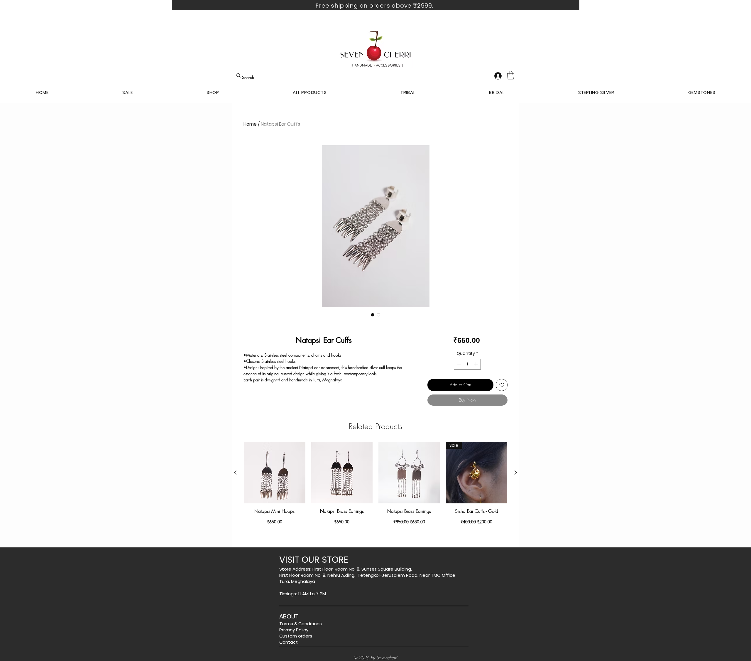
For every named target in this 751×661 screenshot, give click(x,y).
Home (250, 124)
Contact (288, 642)
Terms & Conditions (300, 623)
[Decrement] (458, 364)
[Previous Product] (235, 472)
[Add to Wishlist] (502, 385)
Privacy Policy (293, 630)
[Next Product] (515, 472)
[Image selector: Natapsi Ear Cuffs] (373, 315)
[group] (375, 487)
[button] (213, 92)
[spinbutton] (467, 364)
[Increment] (476, 364)
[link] (510, 75)
